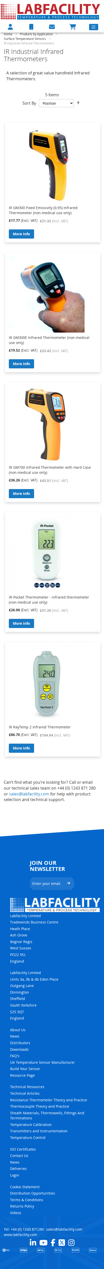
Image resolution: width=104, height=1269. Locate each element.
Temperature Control (27, 1137)
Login (14, 1175)
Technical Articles (25, 1093)
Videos (15, 1212)
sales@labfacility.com (29, 794)
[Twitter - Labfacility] (62, 1242)
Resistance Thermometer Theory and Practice (48, 1100)
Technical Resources (27, 1086)
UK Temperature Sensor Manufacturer (42, 1062)
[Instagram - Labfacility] (71, 1242)
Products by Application (37, 34)
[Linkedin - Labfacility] (33, 1242)
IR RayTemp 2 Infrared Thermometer (40, 727)
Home (8, 34)
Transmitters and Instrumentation (39, 1131)
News (14, 1036)
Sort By (29, 103)
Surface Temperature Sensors (25, 39)
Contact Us (19, 1155)
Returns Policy (22, 1206)
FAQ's (14, 1055)
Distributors (20, 1042)
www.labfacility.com (20, 1234)
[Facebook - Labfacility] (53, 1242)
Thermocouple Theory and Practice (39, 1106)
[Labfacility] (50, 11)
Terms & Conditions (26, 1199)
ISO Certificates (23, 1149)
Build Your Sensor (25, 1068)
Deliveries (18, 1168)
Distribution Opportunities (32, 1193)
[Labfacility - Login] (10, 27)
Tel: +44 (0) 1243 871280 (24, 1229)
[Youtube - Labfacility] (43, 1242)
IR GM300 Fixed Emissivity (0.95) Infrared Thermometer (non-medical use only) (43, 210)
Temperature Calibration (31, 1124)
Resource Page (22, 1075)
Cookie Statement (25, 1186)
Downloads (19, 1049)
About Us (17, 1029)
